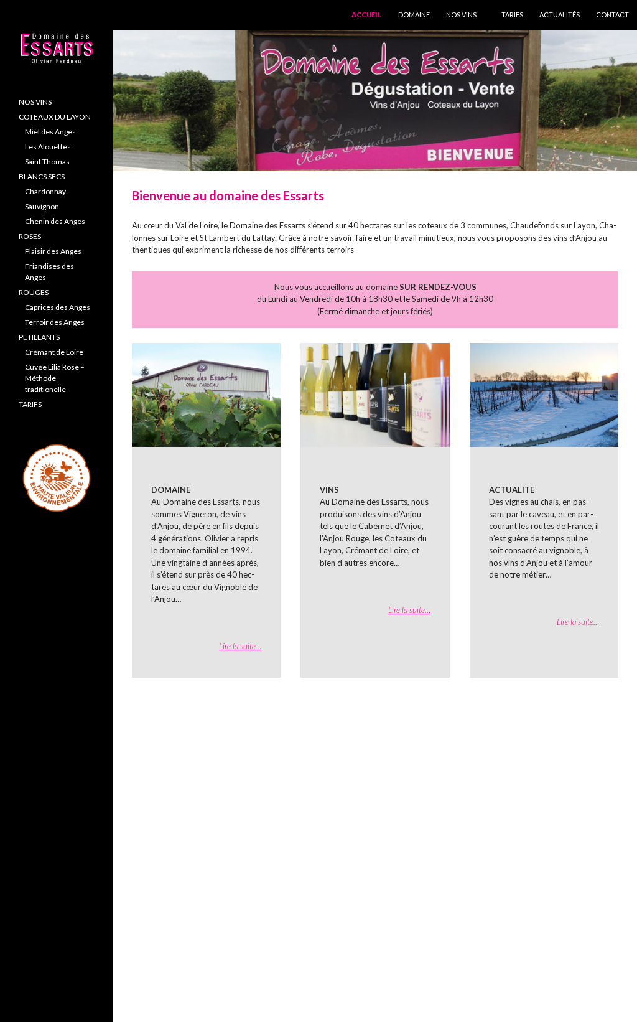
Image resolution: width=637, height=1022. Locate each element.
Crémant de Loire (54, 352)
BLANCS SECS (42, 176)
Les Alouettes (48, 146)
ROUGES (34, 292)
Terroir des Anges (55, 322)
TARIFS (30, 404)
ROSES (30, 236)
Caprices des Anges (57, 307)
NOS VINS (35, 101)
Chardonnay (45, 191)
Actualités (559, 15)
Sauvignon (42, 206)
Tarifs (512, 15)
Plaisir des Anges (53, 251)
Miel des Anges (50, 131)
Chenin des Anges (55, 221)
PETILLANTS (39, 337)
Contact (612, 15)
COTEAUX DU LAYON (55, 116)
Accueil (366, 15)
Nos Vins (461, 15)
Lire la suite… (240, 646)
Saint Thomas (47, 161)
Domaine (414, 15)
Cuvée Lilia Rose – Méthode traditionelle (55, 378)
